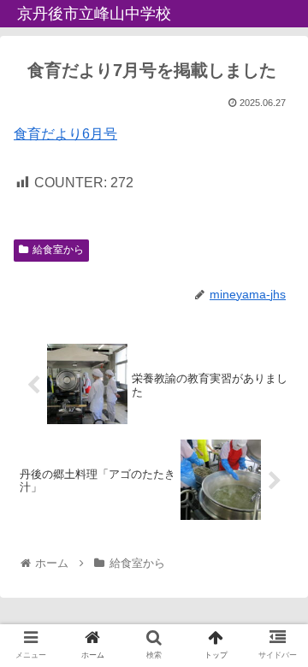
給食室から (58, 250)
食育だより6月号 (65, 134)
